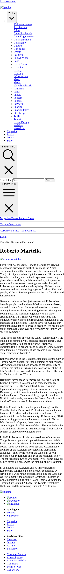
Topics (12, 13)
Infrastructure (21, 76)
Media (17, 82)
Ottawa (11, 542)
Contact (31, 230)
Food (16, 61)
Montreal (12, 539)
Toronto (4, 224)
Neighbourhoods (23, 85)
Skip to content (8, 1)
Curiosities (19, 48)
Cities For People (23, 33)
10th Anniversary (23, 24)
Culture (18, 45)
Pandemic (19, 88)
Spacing (18, 106)
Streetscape (20, 113)
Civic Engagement (24, 36)
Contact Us (13, 569)
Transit (17, 119)
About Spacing (15, 557)
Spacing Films (21, 110)
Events (17, 51)
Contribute (12, 563)
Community (20, 42)
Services (18, 103)
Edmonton (12, 548)
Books (10, 134)
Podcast (18, 97)
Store (9, 140)
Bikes (17, 30)
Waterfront (19, 128)
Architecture (20, 27)
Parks (17, 91)
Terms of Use (14, 566)
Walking (18, 125)
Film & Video (21, 57)
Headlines (19, 67)
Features (18, 54)
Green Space (20, 64)
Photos (17, 94)
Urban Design (21, 122)
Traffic (17, 116)
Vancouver (15, 224)
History (18, 70)
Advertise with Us (16, 560)
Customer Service (10, 230)
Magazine (12, 131)
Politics (18, 100)
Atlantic (11, 545)
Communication (22, 39)
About (23, 230)
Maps (17, 79)
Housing (18, 73)
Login (3, 236)
